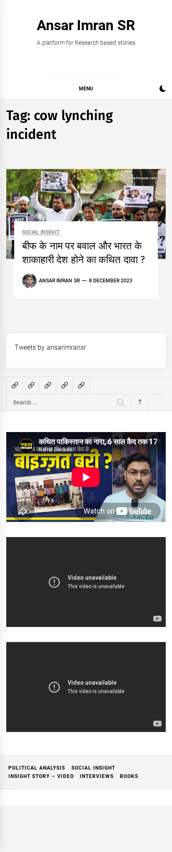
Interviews (97, 776)
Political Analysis (36, 768)
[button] (162, 90)
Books (129, 776)
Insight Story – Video (41, 776)
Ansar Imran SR (86, 25)
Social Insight (41, 232)
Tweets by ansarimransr (50, 347)
